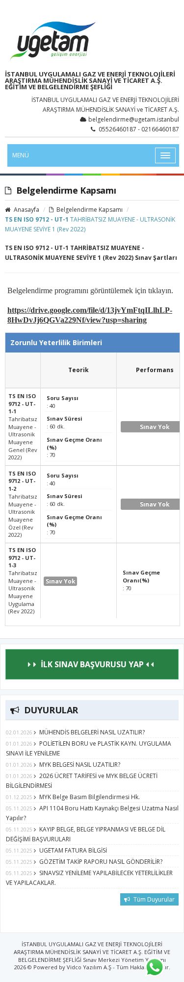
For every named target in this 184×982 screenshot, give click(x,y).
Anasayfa (25, 209)
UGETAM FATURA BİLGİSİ (73, 850)
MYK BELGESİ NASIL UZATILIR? (79, 764)
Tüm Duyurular (153, 899)
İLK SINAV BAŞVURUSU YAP (92, 664)
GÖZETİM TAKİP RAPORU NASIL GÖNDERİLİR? (100, 861)
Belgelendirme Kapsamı (89, 209)
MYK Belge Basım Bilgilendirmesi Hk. (89, 797)
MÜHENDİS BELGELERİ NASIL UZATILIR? (92, 732)
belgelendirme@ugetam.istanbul (133, 119)
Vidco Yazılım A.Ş (89, 967)
